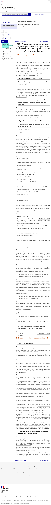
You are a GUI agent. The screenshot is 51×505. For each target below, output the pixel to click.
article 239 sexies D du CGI (34, 305)
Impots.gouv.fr (28, 479)
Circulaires (28, 472)
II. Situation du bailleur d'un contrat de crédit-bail (7, 58)
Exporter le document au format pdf (2, 31)
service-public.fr (12, 496)
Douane (27, 473)
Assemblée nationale (29, 466)
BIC (15, 17)
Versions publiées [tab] (5, 28)
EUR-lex (27, 475)
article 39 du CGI (45, 240)
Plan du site (23, 500)
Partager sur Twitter (2, 38)
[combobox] (15, 14)
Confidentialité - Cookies (31, 500)
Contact (2, 468)
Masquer (5, 41)
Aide (2, 466)
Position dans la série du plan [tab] (8, 25)
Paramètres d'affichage (43, 500)
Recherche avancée (39, 14)
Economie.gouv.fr (29, 477)
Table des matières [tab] (6, 22)
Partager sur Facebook (9, 35)
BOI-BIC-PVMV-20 (39, 396)
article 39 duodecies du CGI (34, 363)
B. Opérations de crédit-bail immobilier (7, 53)
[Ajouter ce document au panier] (6, 31)
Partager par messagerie (9, 38)
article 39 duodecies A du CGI (35, 110)
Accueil (2, 17)
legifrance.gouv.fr (23, 496)
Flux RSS (14, 466)
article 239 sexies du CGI (34, 207)
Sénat (27, 481)
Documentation (16, 470)
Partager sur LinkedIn (6, 38)
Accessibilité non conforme (6, 500)
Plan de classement (9, 17)
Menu (49, 1)
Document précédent (20, 41)
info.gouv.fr (3, 496)
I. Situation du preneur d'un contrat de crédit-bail (7, 45)
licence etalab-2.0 (26, 503)
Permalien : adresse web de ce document (2, 35)
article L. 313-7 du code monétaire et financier (27, 382)
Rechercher (29, 14)
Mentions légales (16, 500)
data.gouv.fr (32, 496)
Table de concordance (17, 468)
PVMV (18, 17)
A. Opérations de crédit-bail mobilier (7, 49)
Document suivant (44, 41)
